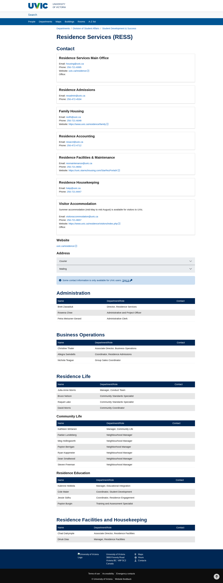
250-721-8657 (74, 220)
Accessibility (108, 574)
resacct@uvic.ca (74, 142)
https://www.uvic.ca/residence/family (87, 124)
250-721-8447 (74, 191)
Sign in (127, 280)
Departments (45, 21)
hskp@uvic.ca (73, 188)
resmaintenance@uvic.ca (79, 163)
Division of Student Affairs (86, 28)
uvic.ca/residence (78, 71)
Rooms (81, 21)
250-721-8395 (74, 67)
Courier (63, 261)
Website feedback (123, 579)
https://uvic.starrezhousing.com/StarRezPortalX (93, 170)
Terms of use (94, 574)
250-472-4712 (74, 145)
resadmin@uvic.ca (75, 95)
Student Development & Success (119, 28)
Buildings (69, 21)
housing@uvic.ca (75, 63)
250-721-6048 (74, 120)
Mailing (63, 269)
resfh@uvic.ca (73, 117)
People (31, 21)
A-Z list (92, 21)
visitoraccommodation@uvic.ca (82, 216)
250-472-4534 (74, 99)
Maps (58, 21)
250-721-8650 (74, 167)
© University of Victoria (102, 579)
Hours (141, 557)
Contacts (142, 560)
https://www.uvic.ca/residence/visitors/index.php (93, 223)
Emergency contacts (125, 574)
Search (32, 14)
